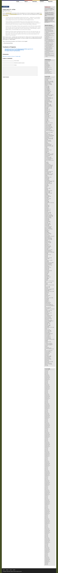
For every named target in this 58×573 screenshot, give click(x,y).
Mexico (46, 234)
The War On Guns (47, 72)
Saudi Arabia (47, 303)
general (46, 163)
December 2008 (47, 539)
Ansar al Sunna (47, 91)
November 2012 (47, 502)
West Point (46, 362)
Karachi (46, 207)
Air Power (46, 86)
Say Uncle (46, 68)
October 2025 (47, 378)
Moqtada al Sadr (47, 242)
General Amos (47, 164)
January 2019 (47, 443)
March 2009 (47, 537)
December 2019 (47, 434)
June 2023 (46, 400)
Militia (46, 240)
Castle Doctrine (47, 115)
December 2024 (47, 386)
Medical (46, 232)
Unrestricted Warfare (13, 14)
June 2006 (46, 563)
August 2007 (47, 552)
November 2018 (47, 444)
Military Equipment (48, 239)
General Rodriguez (48, 167)
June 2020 (46, 429)
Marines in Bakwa (47, 228)
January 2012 (47, 510)
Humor (46, 185)
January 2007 (47, 558)
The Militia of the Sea (48, 29)
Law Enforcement (47, 217)
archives (50, 19)
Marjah (46, 229)
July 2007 (46, 553)
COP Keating (47, 129)
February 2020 (47, 432)
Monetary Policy (47, 241)
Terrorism (46, 332)
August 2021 (47, 418)
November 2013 (47, 492)
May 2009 (46, 535)
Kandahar (46, 206)
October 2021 (47, 416)
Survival (46, 322)
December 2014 (47, 482)
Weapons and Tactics (48, 361)
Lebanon (46, 220)
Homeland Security (48, 183)
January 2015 (47, 481)
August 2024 (47, 389)
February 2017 (47, 461)
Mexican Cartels (47, 233)
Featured (46, 153)
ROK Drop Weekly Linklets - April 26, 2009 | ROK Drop (14, 49)
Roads (46, 294)
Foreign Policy (47, 159)
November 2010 (47, 521)
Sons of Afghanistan (48, 315)
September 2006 (47, 561)
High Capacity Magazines (49, 181)
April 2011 (46, 517)
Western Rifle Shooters (48, 73)
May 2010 (46, 526)
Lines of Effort (47, 223)
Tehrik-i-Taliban (47, 330)
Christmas (46, 121)
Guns (46, 173)
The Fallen (46, 335)
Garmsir (46, 162)
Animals (46, 90)
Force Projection (47, 157)
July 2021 (46, 419)
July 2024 (46, 390)
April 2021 (46, 421)
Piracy (46, 273)
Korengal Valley (47, 212)
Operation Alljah (47, 264)
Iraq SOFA (46, 195)
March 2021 (47, 422)
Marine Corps (47, 227)
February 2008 (47, 547)
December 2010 (47, 520)
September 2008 (47, 542)
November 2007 (47, 550)
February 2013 (47, 499)
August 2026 (47, 370)
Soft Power (46, 313)
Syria (45, 324)
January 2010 (47, 529)
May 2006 (46, 564)
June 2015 (46, 477)
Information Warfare (48, 190)
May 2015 (46, 478)
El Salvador (46, 143)
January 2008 (47, 548)
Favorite (46, 150)
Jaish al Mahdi (47, 198)
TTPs (45, 342)
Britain (46, 112)
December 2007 (47, 549)
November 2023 (47, 396)
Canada (46, 114)
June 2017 (46, 458)
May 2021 (46, 420)
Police (46, 276)
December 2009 (47, 530)
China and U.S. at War (9, 9)
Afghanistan (47, 82)
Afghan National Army (48, 81)
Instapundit (46, 63)
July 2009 (46, 534)
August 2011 (47, 514)
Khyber (46, 209)
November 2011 (47, 511)
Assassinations (47, 97)
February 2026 (47, 375)
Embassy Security (47, 144)
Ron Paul (46, 296)
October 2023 (47, 397)
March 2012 (47, 508)
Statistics (46, 319)
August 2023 (47, 399)
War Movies (46, 357)
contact (11, 569)
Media (46, 231)
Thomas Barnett (47, 338)
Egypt (46, 142)
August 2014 (47, 485)
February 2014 (47, 490)
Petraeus (46, 272)
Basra (46, 102)
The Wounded (47, 337)
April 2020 (46, 431)
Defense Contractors (48, 134)
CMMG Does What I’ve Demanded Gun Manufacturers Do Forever (49, 50)
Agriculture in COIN (48, 84)
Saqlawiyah (46, 301)
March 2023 (47, 403)
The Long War (47, 336)
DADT (46, 133)
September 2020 (47, 427)
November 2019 (47, 435)
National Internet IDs (48, 251)
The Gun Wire (47, 70)
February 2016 (47, 471)
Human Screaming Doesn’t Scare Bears (49, 52)
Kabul (46, 204)
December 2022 (47, 405)
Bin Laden (46, 106)
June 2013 (46, 496)
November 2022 (47, 406)
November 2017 (47, 454)
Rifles (46, 293)
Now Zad (46, 258)
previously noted (8, 13)
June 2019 (46, 439)
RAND (46, 288)
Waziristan (46, 360)
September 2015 (47, 475)
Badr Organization (47, 101)
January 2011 (47, 519)
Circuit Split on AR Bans (48, 48)
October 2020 (47, 426)
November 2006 (47, 559)
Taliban (46, 326)
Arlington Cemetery (48, 95)
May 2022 (46, 411)
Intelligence (46, 192)
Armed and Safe (47, 61)
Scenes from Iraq (47, 304)
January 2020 (47, 433)
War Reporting (47, 358)
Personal (46, 271)
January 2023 (47, 404)
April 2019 (46, 440)
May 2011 (46, 516)
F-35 (45, 147)
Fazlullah (46, 151)
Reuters (46, 292)
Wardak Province (47, 359)
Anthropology (47, 92)
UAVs (46, 345)
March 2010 (47, 527)
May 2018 (46, 449)
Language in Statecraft (48, 215)
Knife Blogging (47, 210)
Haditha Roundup (47, 174)
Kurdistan (46, 213)
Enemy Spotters (47, 145)
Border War (46, 110)
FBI (45, 152)
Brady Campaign (47, 111)
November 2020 (47, 425)
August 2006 (47, 562)
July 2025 (46, 380)
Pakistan (46, 266)
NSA (45, 259)
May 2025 (46, 382)
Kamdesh (46, 205)
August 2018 (47, 447)
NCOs (46, 255)
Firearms (46, 155)
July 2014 (46, 486)
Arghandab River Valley (48, 94)
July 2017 (46, 457)
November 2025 (47, 377)
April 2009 (46, 536)
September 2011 (47, 513)
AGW (45, 85)
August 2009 (47, 533)
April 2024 (46, 392)
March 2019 (47, 441)
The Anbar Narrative (48, 333)
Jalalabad (46, 199)
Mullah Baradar (47, 245)
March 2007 (47, 556)
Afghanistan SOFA (47, 83)
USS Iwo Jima (47, 351)
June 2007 (46, 554)
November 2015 (47, 473)
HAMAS (46, 176)
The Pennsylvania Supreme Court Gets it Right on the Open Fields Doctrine (49, 44)
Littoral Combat (47, 224)
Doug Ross (46, 62)
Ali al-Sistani (47, 88)
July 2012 (46, 505)
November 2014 (47, 483)
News (46, 256)
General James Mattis (48, 165)
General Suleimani (48, 168)
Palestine (46, 268)
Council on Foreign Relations (49, 130)
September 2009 (47, 532)
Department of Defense (48, 135)
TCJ (49, 22)
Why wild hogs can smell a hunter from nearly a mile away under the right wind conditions (49, 31)
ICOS (46, 186)
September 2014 (47, 484)
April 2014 (46, 488)
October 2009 (47, 531)
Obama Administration (48, 262)
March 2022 (47, 412)
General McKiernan (48, 166)
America (46, 89)
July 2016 (46, 467)
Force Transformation (48, 158)
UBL (45, 346)
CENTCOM (46, 117)
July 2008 (46, 543)
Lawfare (46, 218)
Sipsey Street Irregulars (48, 69)
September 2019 (47, 436)
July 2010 (46, 524)
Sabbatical (46, 300)
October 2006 (47, 560)
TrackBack (17, 56)
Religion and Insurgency (48, 291)
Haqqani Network (47, 177)
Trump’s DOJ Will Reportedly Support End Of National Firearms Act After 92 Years (49, 28)
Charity (46, 119)
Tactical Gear (47, 325)
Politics (46, 278)
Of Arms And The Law (48, 67)
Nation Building (47, 250)
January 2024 (47, 395)
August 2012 (47, 504)
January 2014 (47, 491)
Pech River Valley (47, 270)
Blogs (46, 108)
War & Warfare (47, 356)
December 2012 (47, 501)
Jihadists (46, 201)
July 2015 (46, 476)
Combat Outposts (47, 125)
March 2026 (47, 374)
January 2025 (47, 385)
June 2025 (46, 381)
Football (46, 156)
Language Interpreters (48, 216)
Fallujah (46, 148)
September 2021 (47, 417)
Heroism (46, 179)
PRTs (46, 283)
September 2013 (47, 494)
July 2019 (46, 438)
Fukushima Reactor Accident (49, 160)
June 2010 (46, 525)
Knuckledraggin (47, 65)
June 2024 (46, 391)
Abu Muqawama (47, 78)
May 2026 (46, 372)
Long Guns (46, 225)
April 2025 (46, 383)
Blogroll (46, 107)
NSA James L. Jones (48, 260)
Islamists (46, 197)
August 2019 (47, 437)
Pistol (46, 274)
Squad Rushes (47, 317)
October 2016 (47, 464)
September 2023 (47, 398)
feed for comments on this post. (9, 56)
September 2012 (47, 503)
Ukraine (46, 347)
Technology (46, 329)
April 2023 (46, 402)
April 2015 (46, 479)
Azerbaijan (46, 99)
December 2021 (47, 415)
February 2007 (47, 557)
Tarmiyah (46, 328)
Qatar (46, 284)
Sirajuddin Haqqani (48, 310)
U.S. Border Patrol (47, 343)
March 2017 (47, 460)
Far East (46, 149)
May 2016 (46, 468)
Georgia (46, 169)
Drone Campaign (47, 141)
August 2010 (47, 523)
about (4, 569)
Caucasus (46, 116)
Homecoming (47, 182)
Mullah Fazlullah (47, 246)
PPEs (46, 280)
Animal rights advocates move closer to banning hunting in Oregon (49, 55)
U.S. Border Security (48, 344)
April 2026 (46, 373)
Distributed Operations (48, 138)
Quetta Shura (47, 287)
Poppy (46, 279)
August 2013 (47, 495)
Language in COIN (48, 214)
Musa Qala (46, 248)
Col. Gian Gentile (47, 124)
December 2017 (47, 453)
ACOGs (46, 80)
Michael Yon (47, 235)
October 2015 (47, 474)
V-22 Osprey (47, 353)
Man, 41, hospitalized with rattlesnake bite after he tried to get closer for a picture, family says (49, 41)
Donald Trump (47, 140)
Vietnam (46, 355)
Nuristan (46, 261)
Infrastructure (47, 191)
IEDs (45, 187)
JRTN (46, 203)
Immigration (46, 188)
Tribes (46, 340)
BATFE (46, 103)
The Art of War (47, 334)
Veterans (46, 354)
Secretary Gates (47, 307)
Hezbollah (46, 180)
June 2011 (46, 515)
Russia (46, 299)
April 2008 (46, 546)
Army (45, 96)
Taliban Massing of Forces (49, 327)
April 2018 (46, 450)
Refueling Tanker (47, 289)
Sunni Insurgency (47, 320)
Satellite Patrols (47, 302)
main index (50, 20)
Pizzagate (46, 275)
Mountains (46, 244)
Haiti (45, 175)
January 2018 (47, 452)
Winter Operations (47, 363)
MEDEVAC (46, 230)
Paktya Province (47, 267)
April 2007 (46, 555)
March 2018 (47, 451)
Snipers (46, 312)
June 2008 (46, 544)
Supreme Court (47, 321)
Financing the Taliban (48, 154)
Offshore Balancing (48, 263)
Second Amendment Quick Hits (49, 305)
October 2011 (47, 512)
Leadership (46, 219)
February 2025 (47, 384)
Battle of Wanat (47, 105)
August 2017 (47, 456)
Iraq (45, 194)
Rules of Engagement (48, 297)
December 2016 (47, 463)
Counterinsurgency (48, 132)
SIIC (45, 309)
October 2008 (47, 541)
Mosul (46, 243)
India (45, 189)
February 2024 (47, 394)
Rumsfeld (46, 298)
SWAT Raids (47, 323)
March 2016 (47, 470)
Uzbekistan (46, 352)
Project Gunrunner (48, 282)
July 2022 (46, 409)
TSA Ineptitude (47, 341)
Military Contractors (48, 238)
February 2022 (47, 413)
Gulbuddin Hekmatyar (48, 171)
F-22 (45, 146)
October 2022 (47, 407)
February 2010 (47, 528)
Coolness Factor (47, 128)
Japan (46, 200)
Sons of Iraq (47, 316)
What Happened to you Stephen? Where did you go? (49, 39)
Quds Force (46, 286)
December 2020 (47, 424)
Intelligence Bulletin (48, 193)
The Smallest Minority (48, 71)
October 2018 (47, 445)
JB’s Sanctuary (47, 64)
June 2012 (46, 506)
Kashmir (46, 208)
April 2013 (46, 498)
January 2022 (47, 414)
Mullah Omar (47, 247)
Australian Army (47, 98)
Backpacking (47, 100)
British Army (46, 113)
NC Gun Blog (47, 66)
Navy (45, 253)
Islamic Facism (47, 196)
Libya (46, 222)
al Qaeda (46, 87)
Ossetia (46, 265)
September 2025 (47, 379)
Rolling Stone (47, 295)
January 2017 (47, 462)
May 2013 (46, 497)
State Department (47, 318)
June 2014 (46, 487)
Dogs (46, 139)
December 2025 (47, 376)
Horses (46, 184)
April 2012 (46, 507)
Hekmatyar (46, 178)
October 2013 (47, 493)
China (5, 43)
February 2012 (47, 509)
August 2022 (47, 408)
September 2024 (47, 388)
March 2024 (47, 393)
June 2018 (46, 448)
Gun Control (47, 172)
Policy (46, 277)
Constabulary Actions (48, 127)
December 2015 (47, 472)
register (14, 569)
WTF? (46, 364)
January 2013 (47, 500)
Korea (46, 211)
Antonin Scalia (47, 93)
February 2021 (47, 423)
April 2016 (46, 469)
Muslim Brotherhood (48, 249)
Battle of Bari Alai (47, 104)
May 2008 (46, 545)
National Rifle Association (49, 252)
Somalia (46, 314)
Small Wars (46, 311)
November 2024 (47, 387)
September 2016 (47, 465)
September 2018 (47, 446)
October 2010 (47, 522)
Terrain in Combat (47, 331)
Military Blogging (47, 237)
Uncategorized (47, 348)
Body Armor (46, 109)
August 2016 (47, 466)
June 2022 (46, 410)
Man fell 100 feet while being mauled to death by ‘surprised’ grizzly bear (49, 47)
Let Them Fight (47, 221)
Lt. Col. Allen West (47, 226)
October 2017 (47, 455)
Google (46, 170)
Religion (46, 290)
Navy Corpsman (47, 254)
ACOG (46, 79)
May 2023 (46, 401)
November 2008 (47, 540)
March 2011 (46, 518)
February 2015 (47, 480)
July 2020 (46, 428)
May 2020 (46, 430)
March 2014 (47, 489)
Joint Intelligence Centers (49, 202)
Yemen (46, 365)
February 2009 (47, 538)
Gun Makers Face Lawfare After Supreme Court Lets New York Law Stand (49, 34)
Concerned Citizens (48, 126)
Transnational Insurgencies (49, 339)
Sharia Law (46, 308)
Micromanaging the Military (49, 236)
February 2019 (47, 442)
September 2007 (47, 551)
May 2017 (46, 459)
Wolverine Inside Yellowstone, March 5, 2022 (49, 53)
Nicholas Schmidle (48, 257)
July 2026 (46, 371)
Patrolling (46, 269)
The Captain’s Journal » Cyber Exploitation (12, 50)
